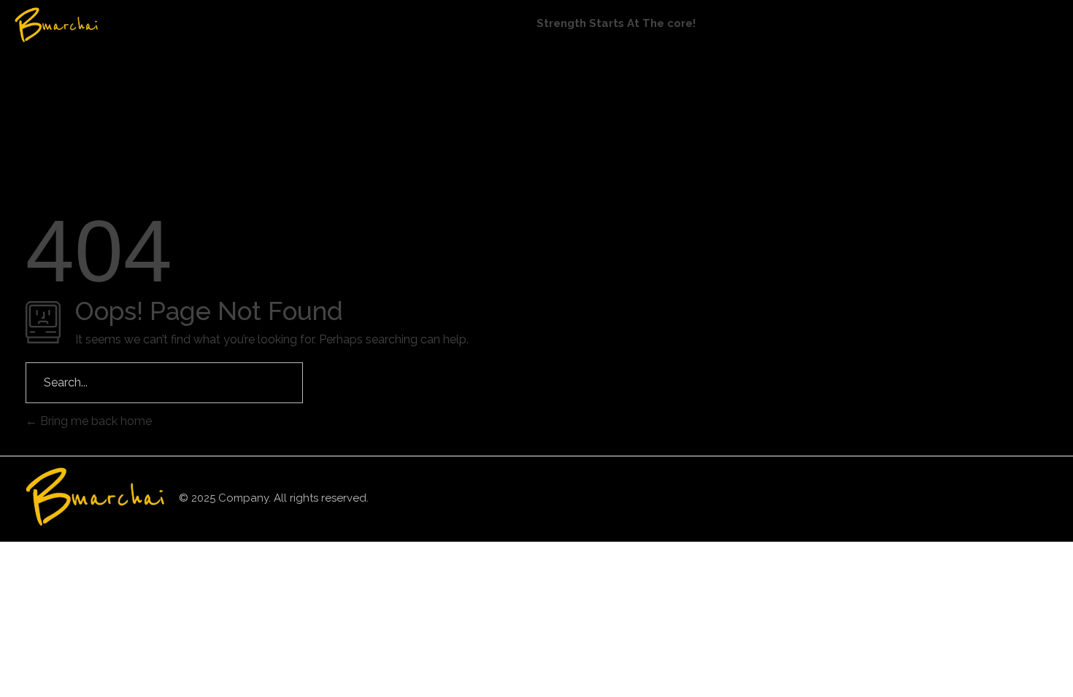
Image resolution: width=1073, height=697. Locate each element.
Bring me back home (94, 421)
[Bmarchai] (84, 24)
